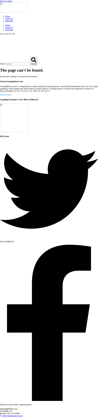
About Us (9, 19)
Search (2, 64)
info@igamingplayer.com (12, 416)
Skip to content (6, 1)
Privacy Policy (6, 94)
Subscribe (9, 21)
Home (7, 16)
